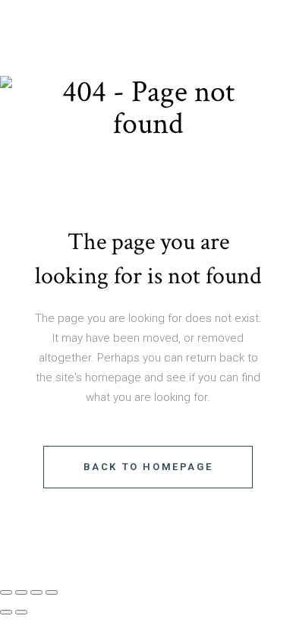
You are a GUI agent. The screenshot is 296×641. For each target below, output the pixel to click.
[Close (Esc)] (52, 592)
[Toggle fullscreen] (21, 592)
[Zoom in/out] (6, 592)
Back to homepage (148, 466)
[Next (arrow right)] (21, 612)
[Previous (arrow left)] (6, 612)
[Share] (36, 592)
